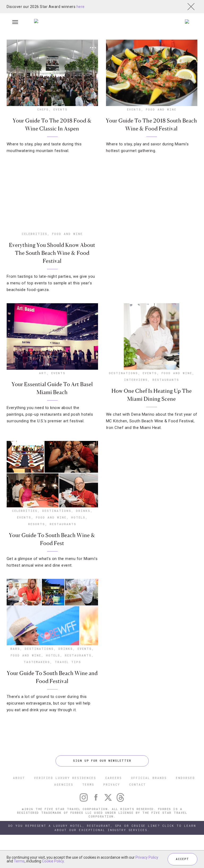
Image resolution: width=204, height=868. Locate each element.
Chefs (43, 109)
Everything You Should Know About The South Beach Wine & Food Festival (52, 253)
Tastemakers (37, 662)
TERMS (88, 784)
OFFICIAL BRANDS (149, 778)
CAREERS (113, 778)
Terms (19, 861)
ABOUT (19, 778)
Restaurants (165, 380)
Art (42, 373)
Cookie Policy (53, 861)
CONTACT (137, 784)
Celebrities (34, 234)
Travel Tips (68, 662)
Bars (15, 649)
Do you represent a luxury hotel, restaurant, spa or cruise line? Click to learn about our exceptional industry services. (102, 828)
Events (60, 109)
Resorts (36, 524)
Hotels (78, 517)
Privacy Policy (146, 857)
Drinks (83, 511)
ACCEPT (182, 859)
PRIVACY (111, 784)
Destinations (123, 373)
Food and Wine (161, 109)
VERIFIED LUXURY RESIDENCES (65, 778)
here (80, 7)
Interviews (136, 380)
